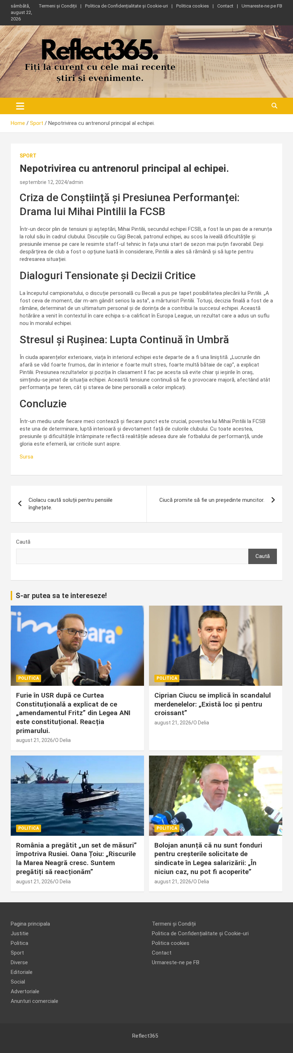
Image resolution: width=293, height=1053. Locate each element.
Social (18, 982)
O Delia (63, 740)
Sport (28, 156)
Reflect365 (145, 1036)
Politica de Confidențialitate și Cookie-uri (126, 6)
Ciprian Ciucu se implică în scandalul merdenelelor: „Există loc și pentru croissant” (212, 704)
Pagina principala (30, 924)
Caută (23, 542)
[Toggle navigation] (20, 106)
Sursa (26, 456)
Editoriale (22, 972)
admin (76, 182)
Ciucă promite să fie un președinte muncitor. (211, 500)
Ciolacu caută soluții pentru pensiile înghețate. (71, 504)
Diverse (19, 962)
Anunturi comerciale (34, 1001)
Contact (225, 6)
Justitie (20, 933)
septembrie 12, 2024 (43, 182)
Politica (28, 678)
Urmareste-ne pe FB (262, 6)
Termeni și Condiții (58, 6)
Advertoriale (25, 991)
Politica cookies (192, 6)
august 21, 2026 (34, 740)
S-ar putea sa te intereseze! (61, 595)
